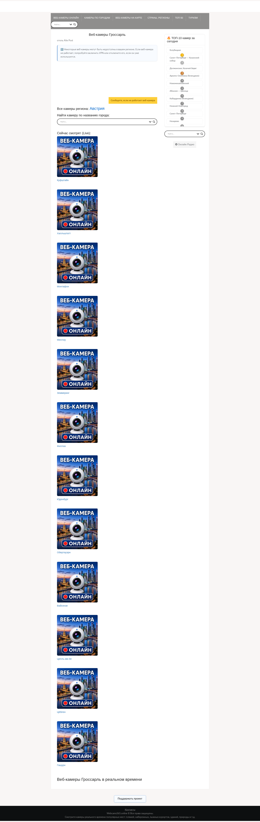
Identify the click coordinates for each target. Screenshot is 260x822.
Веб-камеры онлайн (66, 18)
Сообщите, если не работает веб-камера (133, 100)
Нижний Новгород (179, 106)
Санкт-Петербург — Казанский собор (184, 59)
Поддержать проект (130, 798)
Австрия (97, 108)
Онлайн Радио (185, 144)
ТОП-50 (179, 18)
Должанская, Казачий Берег (183, 68)
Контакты (130, 810)
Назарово (174, 121)
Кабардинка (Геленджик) (181, 99)
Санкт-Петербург (178, 114)
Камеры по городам (97, 18)
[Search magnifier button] (75, 24)
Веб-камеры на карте (129, 18)
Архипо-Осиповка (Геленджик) (184, 76)
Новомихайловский (179, 83)
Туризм (193, 18)
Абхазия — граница (179, 91)
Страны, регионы (159, 18)
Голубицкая (175, 50)
